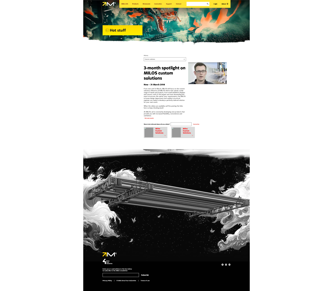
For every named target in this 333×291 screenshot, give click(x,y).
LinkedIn (229, 265)
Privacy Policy (107, 280)
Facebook (222, 265)
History (146, 55)
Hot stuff (118, 30)
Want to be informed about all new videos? (157, 124)
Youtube (226, 265)
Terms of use (145, 280)
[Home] (109, 4)
